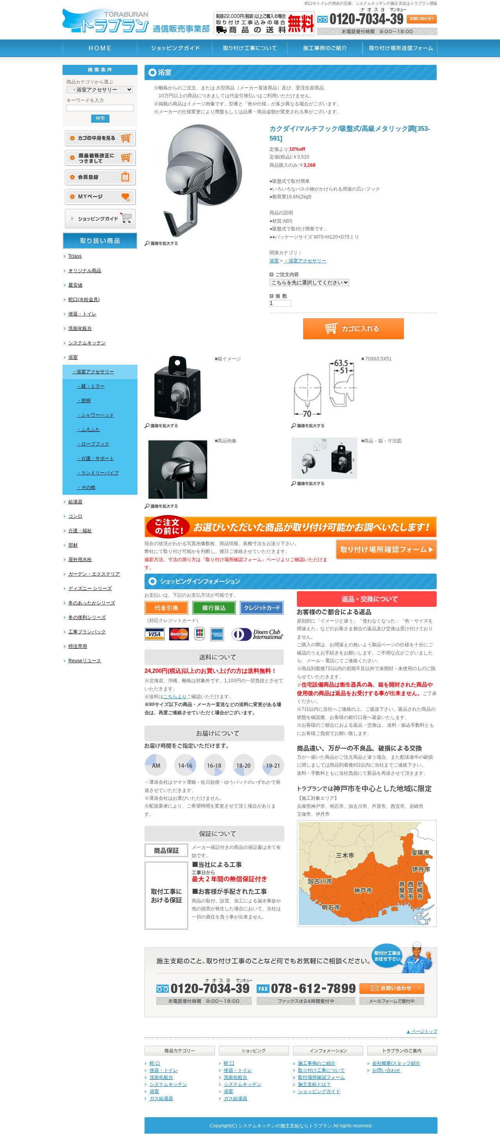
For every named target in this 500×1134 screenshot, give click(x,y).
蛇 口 (155, 1063)
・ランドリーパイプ (98, 473)
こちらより (175, 696)
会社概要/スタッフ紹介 (396, 1063)
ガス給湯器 (161, 1098)
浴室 (73, 357)
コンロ (75, 516)
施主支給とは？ (314, 1084)
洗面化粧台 (80, 328)
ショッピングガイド (319, 1091)
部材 (73, 545)
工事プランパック (87, 632)
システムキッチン (87, 343)
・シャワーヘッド (95, 415)
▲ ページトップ (422, 1031)
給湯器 (75, 502)
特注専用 (77, 646)
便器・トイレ (82, 314)
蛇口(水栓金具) (84, 299)
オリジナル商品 (84, 270)
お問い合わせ (386, 1070)
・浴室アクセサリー (93, 371)
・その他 (86, 487)
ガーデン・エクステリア (94, 574)
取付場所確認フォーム (321, 1077)
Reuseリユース (84, 660)
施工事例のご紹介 (317, 1063)
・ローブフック (93, 444)
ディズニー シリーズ (90, 588)
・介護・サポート (95, 458)
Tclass (75, 256)
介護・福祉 (80, 530)
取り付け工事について (321, 1070)
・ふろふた (88, 429)
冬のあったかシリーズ (91, 603)
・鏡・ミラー (91, 386)
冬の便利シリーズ (87, 617)
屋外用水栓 (80, 559)
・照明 (84, 400)
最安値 (75, 285)
